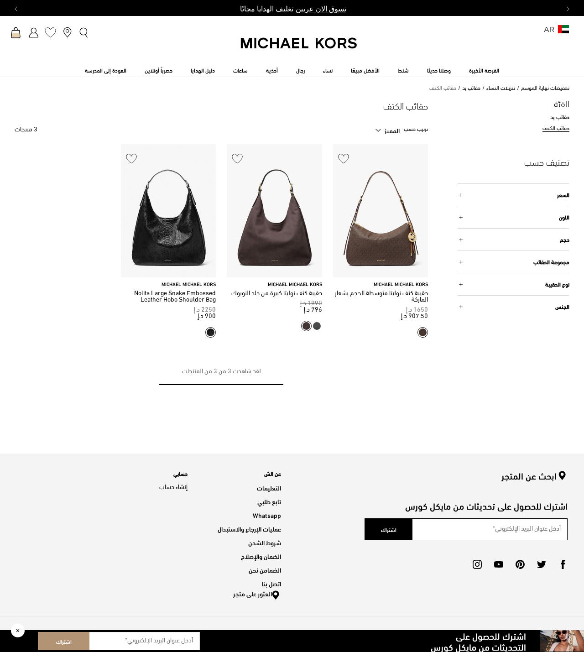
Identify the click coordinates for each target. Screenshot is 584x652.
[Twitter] (541, 564)
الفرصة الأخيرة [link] (484, 70)
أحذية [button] (272, 70)
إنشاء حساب (173, 487)
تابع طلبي (269, 501)
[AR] (563, 32)
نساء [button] (328, 70)
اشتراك (64, 641)
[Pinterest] (520, 564)
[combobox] (387, 130)
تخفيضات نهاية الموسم (545, 88)
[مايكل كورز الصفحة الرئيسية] (299, 48)
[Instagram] (477, 564)
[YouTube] (498, 564)
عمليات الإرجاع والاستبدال (249, 528)
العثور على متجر (252, 593)
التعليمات (269, 487)
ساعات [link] (240, 70)
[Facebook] (563, 564)
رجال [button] (300, 70)
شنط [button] (403, 70)
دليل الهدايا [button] (203, 70)
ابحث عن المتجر (529, 476)
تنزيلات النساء (500, 88)
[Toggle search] (84, 32)
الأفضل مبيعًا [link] (365, 70)
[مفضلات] (50, 32)
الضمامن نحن (265, 569)
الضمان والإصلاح (261, 556)
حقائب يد (471, 88)
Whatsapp (267, 515)
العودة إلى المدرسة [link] (105, 70)
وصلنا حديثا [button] (439, 70)
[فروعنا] (67, 32)
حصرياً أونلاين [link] (158, 70)
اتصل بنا (271, 583)
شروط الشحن (264, 542)
